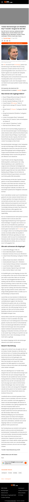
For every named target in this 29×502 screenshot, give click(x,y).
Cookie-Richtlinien (23, 490)
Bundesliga (17, 64)
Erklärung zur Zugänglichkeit (8, 495)
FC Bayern (13, 109)
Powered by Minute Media (11, 500)
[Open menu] (2, 2)
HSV (4, 64)
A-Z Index (20, 495)
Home (2, 478)
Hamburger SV (4, 472)
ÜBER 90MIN (4, 488)
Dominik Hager (7, 38)
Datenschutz (4, 493)
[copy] (10, 41)
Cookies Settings (5, 497)
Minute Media (21, 493)
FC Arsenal (21, 229)
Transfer (20, 472)
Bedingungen (4, 490)
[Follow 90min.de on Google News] (26, 463)
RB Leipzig (14, 103)
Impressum (21, 488)
